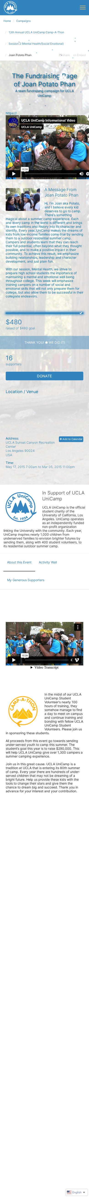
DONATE (44, 376)
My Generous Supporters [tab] (25, 580)
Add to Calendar (72, 439)
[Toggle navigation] (83, 7)
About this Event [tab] (19, 562)
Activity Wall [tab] (48, 562)
